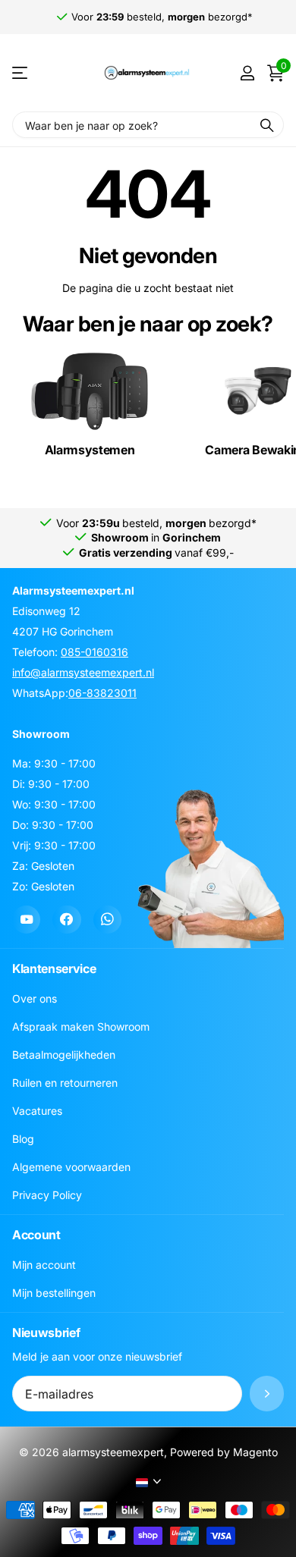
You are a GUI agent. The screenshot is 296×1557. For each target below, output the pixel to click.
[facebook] (66, 920)
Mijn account (44, 1264)
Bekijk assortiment (21, 73)
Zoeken (267, 124)
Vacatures (37, 1110)
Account (36, 1234)
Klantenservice (54, 968)
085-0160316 (94, 651)
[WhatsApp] (107, 920)
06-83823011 (102, 692)
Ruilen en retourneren (65, 1082)
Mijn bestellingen (54, 1292)
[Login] (247, 73)
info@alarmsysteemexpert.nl (83, 672)
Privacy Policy (47, 1194)
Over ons (34, 998)
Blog (23, 1138)
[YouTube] (26, 920)
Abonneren (267, 1393)
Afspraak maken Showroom (81, 1026)
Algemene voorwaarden (71, 1166)
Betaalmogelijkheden (63, 1054)
